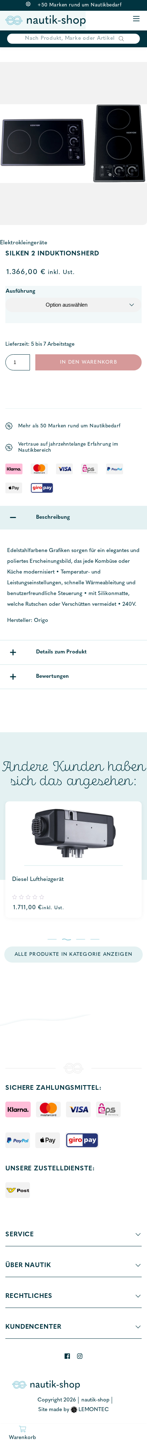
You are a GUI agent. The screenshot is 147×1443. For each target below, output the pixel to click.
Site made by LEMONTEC (73, 1410)
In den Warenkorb (88, 362)
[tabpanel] (73, 859)
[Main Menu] (136, 19)
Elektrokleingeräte (23, 243)
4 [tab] (95, 939)
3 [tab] (80, 939)
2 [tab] (66, 939)
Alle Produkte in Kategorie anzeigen (73, 954)
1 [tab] (52, 939)
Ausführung (20, 291)
